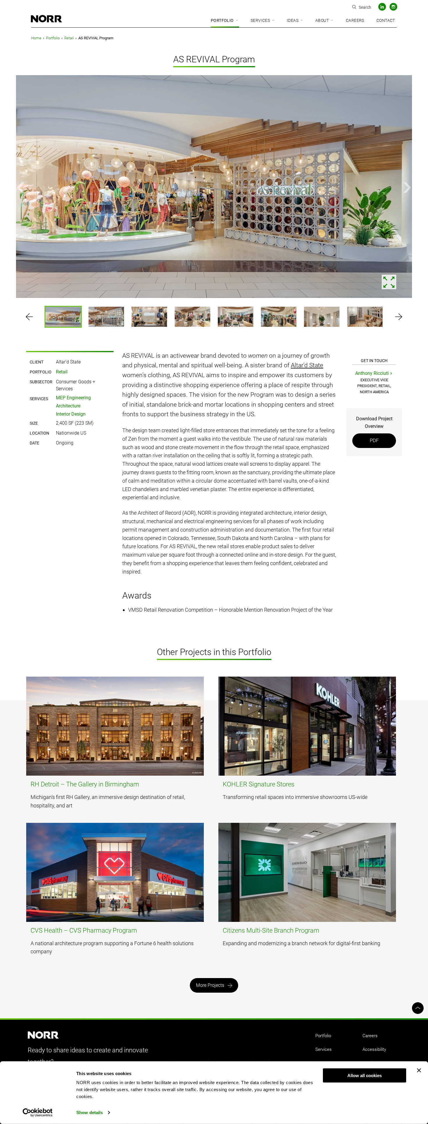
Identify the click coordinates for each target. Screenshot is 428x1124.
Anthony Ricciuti (372, 373)
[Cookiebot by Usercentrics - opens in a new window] (37, 1112)
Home (36, 38)
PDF (374, 440)
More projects (210, 985)
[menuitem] (225, 20)
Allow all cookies (364, 1075)
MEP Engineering (73, 397)
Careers (355, 20)
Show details (89, 1112)
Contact (385, 20)
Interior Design (71, 414)
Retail (69, 38)
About (322, 20)
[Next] (407, 187)
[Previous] (21, 187)
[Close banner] (419, 1070)
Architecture (68, 406)
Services (260, 20)
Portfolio (222, 20)
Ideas (292, 20)
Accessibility (374, 1049)
